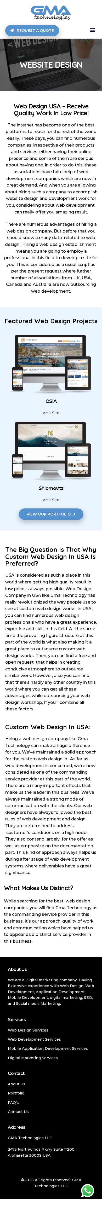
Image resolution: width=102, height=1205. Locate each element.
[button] (92, 30)
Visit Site (51, 412)
